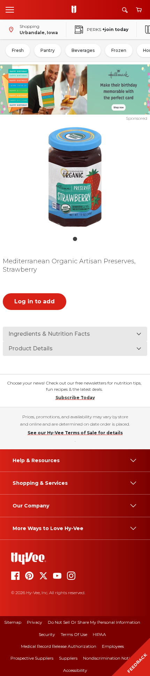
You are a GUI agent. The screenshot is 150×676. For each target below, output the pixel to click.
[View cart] (138, 10)
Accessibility (75, 670)
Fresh (18, 50)
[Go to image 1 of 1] (75, 239)
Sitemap (12, 622)
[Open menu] (10, 9)
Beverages (83, 50)
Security (47, 634)
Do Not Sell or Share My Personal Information (94, 622)
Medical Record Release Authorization (58, 646)
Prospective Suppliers (31, 658)
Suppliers (68, 658)
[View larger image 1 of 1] (75, 177)
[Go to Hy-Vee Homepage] (76, 10)
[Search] (124, 10)
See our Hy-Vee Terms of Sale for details (75, 432)
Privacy (34, 622)
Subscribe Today (75, 397)
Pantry (47, 50)
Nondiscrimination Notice (108, 658)
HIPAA (99, 634)
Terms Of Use (74, 634)
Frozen (118, 50)
